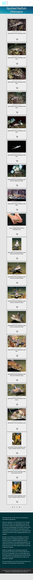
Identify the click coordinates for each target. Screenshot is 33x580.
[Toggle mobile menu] (30, 2)
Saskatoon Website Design (17, 571)
